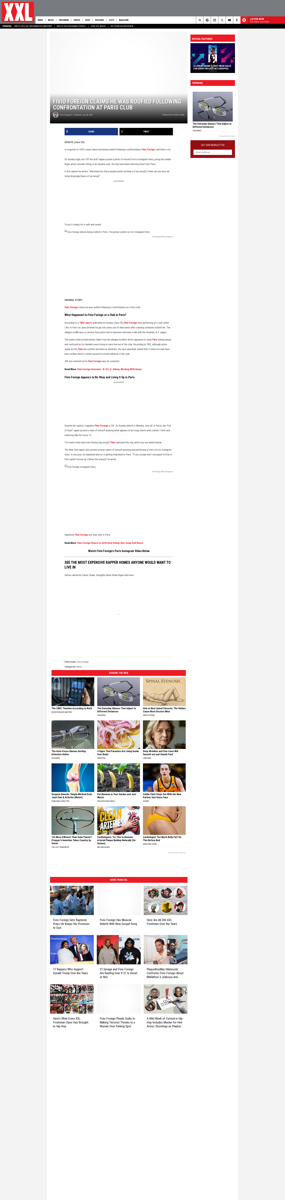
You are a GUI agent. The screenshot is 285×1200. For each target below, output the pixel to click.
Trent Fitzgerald (66, 115)
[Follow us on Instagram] (214, 20)
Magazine (124, 20)
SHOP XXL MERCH (98, 26)
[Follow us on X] (222, 20)
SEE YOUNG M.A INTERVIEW (121, 26)
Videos (77, 20)
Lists (111, 20)
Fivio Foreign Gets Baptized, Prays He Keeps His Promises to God (71, 924)
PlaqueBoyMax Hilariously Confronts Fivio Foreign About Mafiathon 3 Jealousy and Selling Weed (165, 973)
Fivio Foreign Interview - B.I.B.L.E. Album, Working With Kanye (109, 369)
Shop (87, 20)
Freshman (64, 20)
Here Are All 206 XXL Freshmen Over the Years (162, 922)
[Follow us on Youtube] (229, 20)
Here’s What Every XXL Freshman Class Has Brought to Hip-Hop (70, 1022)
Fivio (154, 339)
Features (99, 20)
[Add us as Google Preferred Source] (207, 20)
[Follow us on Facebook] (236, 20)
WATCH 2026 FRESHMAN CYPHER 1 (71, 26)
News (40, 20)
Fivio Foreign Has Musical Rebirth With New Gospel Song (118, 922)
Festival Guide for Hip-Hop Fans (210, 68)
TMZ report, (85, 322)
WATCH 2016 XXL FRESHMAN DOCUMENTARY (33, 26)
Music (51, 20)
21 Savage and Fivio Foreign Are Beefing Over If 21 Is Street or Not (118, 973)
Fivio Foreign (148, 149)
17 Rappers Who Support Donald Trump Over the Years (70, 971)
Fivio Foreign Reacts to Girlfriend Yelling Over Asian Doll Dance (110, 542)
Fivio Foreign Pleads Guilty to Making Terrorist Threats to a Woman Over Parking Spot (117, 1022)
